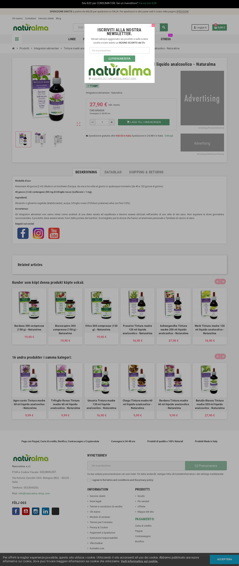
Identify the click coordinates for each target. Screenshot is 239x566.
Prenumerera (121, 58)
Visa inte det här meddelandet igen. (114, 78)
